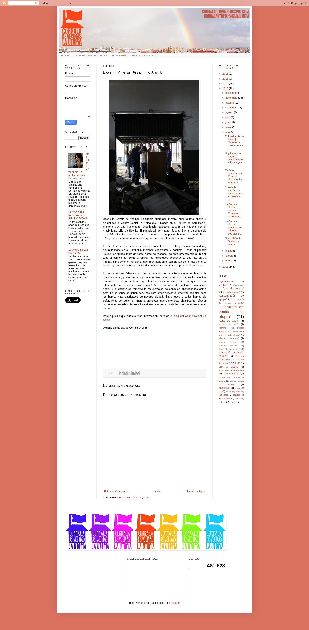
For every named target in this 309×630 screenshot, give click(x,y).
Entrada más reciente (116, 491)
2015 (225, 78)
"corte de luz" (228, 324)
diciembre (231, 92)
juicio (237, 388)
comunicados (236, 370)
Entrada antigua (196, 491)
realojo (236, 395)
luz (220, 391)
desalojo (231, 384)
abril (228, 132)
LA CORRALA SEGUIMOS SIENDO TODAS (77, 215)
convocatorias (231, 373)
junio (228, 122)
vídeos (222, 402)
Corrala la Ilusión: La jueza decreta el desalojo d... (234, 193)
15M (221, 366)
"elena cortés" (227, 342)
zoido (232, 402)
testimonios (224, 398)
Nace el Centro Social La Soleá (233, 241)
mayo (228, 127)
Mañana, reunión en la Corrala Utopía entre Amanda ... (234, 176)
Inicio (157, 491)
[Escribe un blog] (125, 373)
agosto (229, 112)
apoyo (234, 366)
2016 (225, 73)
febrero (229, 255)
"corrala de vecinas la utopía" (231, 312)
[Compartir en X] (129, 373)
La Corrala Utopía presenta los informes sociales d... (233, 227)
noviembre (231, 97)
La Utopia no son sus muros (78, 251)
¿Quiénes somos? (91, 56)
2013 (225, 88)
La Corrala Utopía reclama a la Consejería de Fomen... (233, 210)
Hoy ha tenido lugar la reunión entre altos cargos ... (234, 159)
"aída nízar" (238, 285)
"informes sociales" (229, 345)
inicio (66, 56)
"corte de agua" (229, 320)
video (237, 398)
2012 (225, 266)
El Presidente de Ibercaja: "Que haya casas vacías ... (234, 142)
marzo (229, 250)
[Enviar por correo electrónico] (121, 373)
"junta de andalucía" (229, 349)
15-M (237, 363)
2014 (225, 83)
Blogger (175, 602)
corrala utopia (237, 381)
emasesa (224, 387)
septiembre (232, 107)
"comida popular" (231, 292)
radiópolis (223, 395)
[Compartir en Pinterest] (137, 373)
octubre (230, 102)
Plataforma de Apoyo (132, 56)
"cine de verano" (233, 288)
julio (228, 117)
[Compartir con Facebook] (133, 373)
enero (229, 260)
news (228, 391)
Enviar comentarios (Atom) (134, 497)
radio (238, 391)
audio (221, 370)
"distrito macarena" (229, 338)
